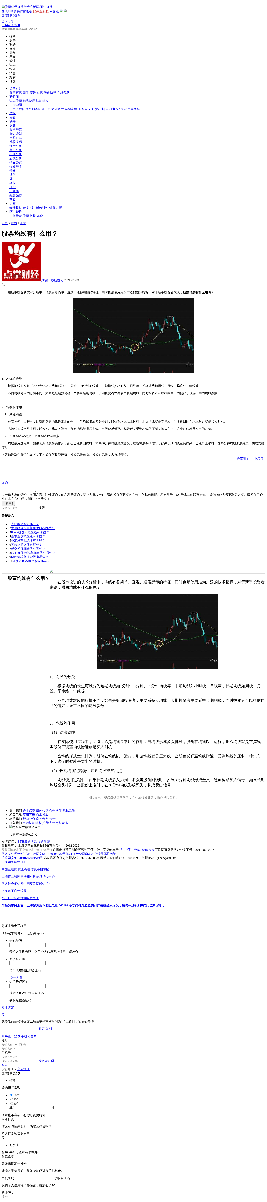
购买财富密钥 (22, 11)
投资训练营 (56, 109)
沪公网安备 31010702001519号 (22, 858)
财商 (12, 125)
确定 (42, 1028)
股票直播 (15, 92)
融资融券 (15, 195)
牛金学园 (15, 105)
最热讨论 (42, 207)
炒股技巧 (52, 280)
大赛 (12, 203)
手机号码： (9, 1178)
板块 (33, 215)
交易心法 (15, 137)
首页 (12, 109)
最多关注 (29, 207)
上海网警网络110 (13, 862)
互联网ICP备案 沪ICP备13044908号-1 (27, 849)
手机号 (6, 1052)
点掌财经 (15, 88)
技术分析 (15, 146)
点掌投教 (42, 814)
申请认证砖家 (32, 823)
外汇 (12, 179)
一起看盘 (15, 215)
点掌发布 (62, 823)
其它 (12, 199)
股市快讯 (50, 92)
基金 (40, 215)
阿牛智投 (15, 211)
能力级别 (15, 133)
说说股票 (15, 100)
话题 (12, 113)
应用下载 (29, 814)
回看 (26, 92)
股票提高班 (40, 109)
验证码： (8, 1192)
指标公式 (15, 162)
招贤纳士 (48, 823)
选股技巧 (15, 142)
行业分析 (15, 154)
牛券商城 (133, 109)
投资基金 (15, 166)
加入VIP (7, 11)
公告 (52, 818)
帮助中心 (29, 818)
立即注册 (23, 1069)
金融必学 (71, 109)
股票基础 (15, 129)
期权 (12, 183)
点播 (40, 92)
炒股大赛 (55, 207)
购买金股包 (41, 11)
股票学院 (44, 841)
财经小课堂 (119, 109)
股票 (26, 215)
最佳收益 (15, 207)
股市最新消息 (27, 841)
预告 (33, 92)
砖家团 (14, 96)
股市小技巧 (102, 109)
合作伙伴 (55, 810)
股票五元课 (86, 109)
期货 (12, 174)
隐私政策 (69, 810)
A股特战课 (23, 109)
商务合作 (42, 818)
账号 (5, 1040)
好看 (12, 117)
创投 (12, 187)
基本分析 (15, 150)
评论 (5, 482)
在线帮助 (63, 92)
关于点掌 (29, 810)
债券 (12, 170)
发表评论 (8, 503)
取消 (49, 1028)
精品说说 (29, 100)
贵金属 (14, 191)
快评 (12, 121)
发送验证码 (46, 1061)
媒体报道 (42, 810)
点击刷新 (16, 977)
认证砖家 (42, 100)
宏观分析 (15, 158)
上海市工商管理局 (14, 891)
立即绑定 (8, 1007)
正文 (23, 223)
